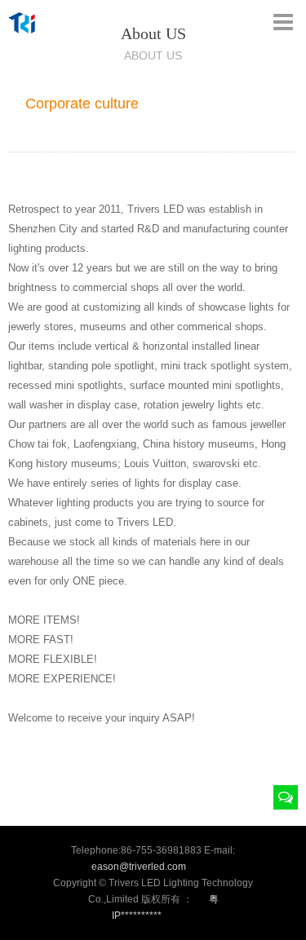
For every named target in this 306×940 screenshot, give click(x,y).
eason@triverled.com (138, 866)
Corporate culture (82, 103)
